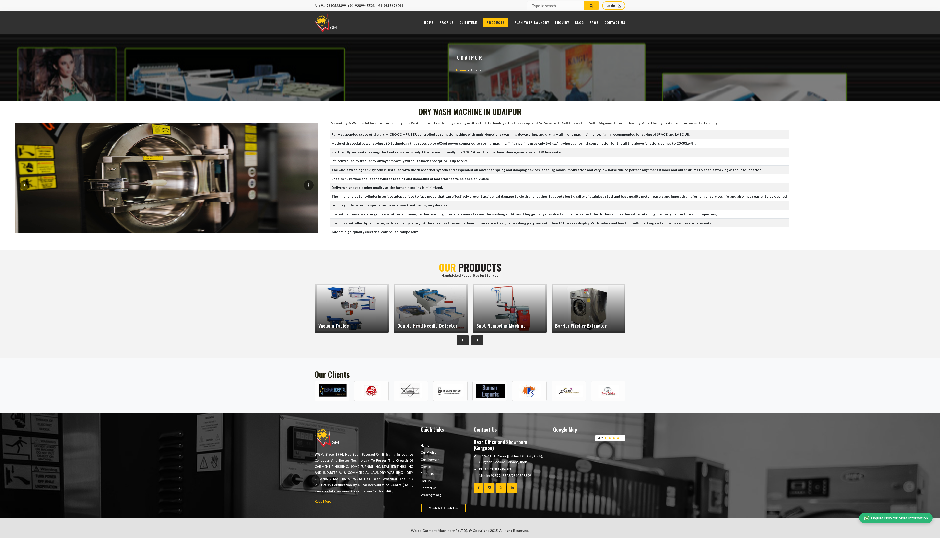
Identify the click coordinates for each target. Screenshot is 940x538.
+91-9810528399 (332, 5)
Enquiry (562, 22)
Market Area (443, 508)
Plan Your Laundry (531, 22)
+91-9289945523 (361, 5)
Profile (446, 22)
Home (429, 22)
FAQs (594, 22)
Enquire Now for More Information (899, 518)
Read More (323, 501)
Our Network (430, 459)
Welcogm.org (431, 495)
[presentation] (25, 185)
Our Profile (428, 452)
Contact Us (614, 22)
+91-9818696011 (389, 5)
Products (496, 22)
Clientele (468, 22)
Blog (579, 22)
